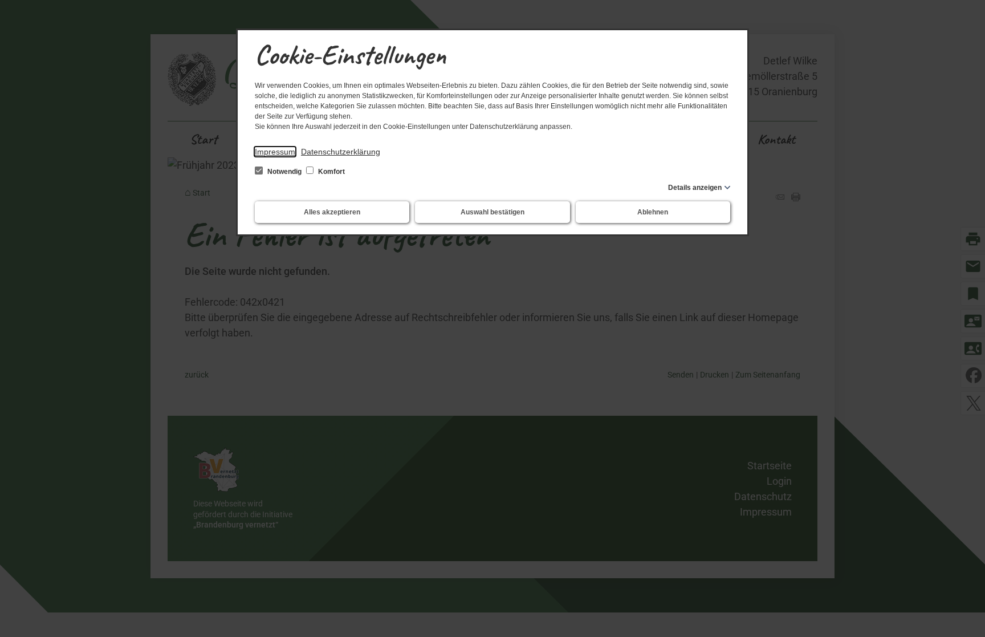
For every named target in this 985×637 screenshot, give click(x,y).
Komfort (330, 172)
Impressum (275, 151)
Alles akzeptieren (332, 212)
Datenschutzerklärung (340, 151)
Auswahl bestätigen (492, 212)
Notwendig (284, 172)
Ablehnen (652, 212)
